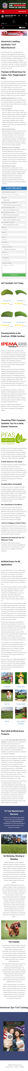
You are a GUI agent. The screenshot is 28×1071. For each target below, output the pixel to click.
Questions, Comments (6, 263)
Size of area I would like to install (8, 207)
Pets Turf (7, 704)
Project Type (4, 197)
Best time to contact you (7, 246)
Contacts (16, 1067)
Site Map (22, 1067)
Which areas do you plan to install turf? (9, 202)
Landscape (7, 686)
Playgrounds (21, 686)
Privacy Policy (9, 1067)
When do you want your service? (8, 212)
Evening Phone (5, 257)
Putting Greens (21, 704)
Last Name (3, 232)
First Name (3, 227)
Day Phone (4, 252)
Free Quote (22, 11)
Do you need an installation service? (9, 217)
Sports (7, 721)
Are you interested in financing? (8, 222)
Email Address (4, 242)
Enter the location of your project (8, 192)
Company (3, 237)
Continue (14, 275)
